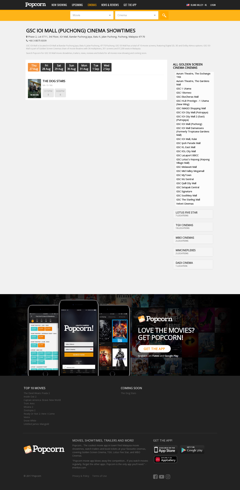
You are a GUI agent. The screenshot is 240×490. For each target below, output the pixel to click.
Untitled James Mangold (36, 424)
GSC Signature (184, 191)
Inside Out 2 (30, 396)
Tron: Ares (29, 403)
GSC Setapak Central (187, 187)
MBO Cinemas (185, 237)
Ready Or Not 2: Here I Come (39, 413)
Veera (27, 417)
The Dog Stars (128, 393)
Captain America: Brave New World (42, 400)
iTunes (155, 355)
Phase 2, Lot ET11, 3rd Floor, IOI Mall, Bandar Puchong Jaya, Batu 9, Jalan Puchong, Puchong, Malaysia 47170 (86, 36)
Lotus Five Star (186, 212)
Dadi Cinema (184, 263)
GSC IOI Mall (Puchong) (189, 124)
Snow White (30, 420)
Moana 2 (28, 406)
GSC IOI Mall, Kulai (186, 139)
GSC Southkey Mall (186, 195)
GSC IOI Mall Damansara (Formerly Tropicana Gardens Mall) (192, 131)
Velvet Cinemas (185, 203)
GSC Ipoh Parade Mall (188, 143)
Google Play (171, 355)
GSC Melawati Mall (186, 166)
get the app (154, 349)
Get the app (130, 5)
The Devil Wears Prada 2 (37, 393)
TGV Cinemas (184, 225)
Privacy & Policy (80, 475)
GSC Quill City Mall (186, 183)
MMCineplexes (186, 250)
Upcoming (77, 5)
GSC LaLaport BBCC (187, 155)
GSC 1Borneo (183, 92)
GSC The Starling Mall (188, 199)
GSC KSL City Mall (186, 151)
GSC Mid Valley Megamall (190, 171)
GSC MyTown (183, 175)
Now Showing (59, 5)
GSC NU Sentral (185, 179)
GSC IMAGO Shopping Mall (191, 108)
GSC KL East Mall (185, 147)
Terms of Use (99, 475)
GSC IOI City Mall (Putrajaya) (192, 112)
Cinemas (92, 5)
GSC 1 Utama (183, 88)
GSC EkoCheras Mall (187, 96)
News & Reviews (110, 5)
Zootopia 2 (29, 410)
